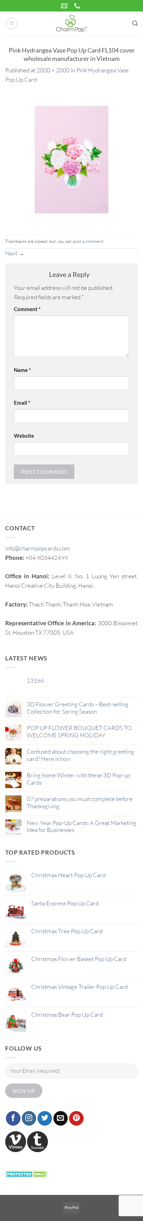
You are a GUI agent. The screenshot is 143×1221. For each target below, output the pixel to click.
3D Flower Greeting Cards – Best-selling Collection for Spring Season (77, 708)
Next (14, 253)
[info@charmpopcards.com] (65, 5)
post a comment (88, 241)
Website (24, 436)
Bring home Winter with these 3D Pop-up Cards (78, 779)
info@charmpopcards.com (37, 548)
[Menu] (12, 24)
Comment (27, 309)
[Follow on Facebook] (13, 1118)
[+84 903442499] (78, 5)
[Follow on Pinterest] (76, 1118)
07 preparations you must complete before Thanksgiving (80, 802)
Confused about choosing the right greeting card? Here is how (80, 755)
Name (22, 370)
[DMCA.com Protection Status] (26, 1173)
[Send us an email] (60, 1118)
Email (22, 402)
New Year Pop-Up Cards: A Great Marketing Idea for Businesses (81, 826)
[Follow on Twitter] (44, 1118)
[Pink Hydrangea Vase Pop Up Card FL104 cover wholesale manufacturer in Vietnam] (71, 158)
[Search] (135, 23)
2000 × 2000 (53, 70)
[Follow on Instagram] (29, 1118)
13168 (35, 680)
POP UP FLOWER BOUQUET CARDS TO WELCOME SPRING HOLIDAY (79, 731)
